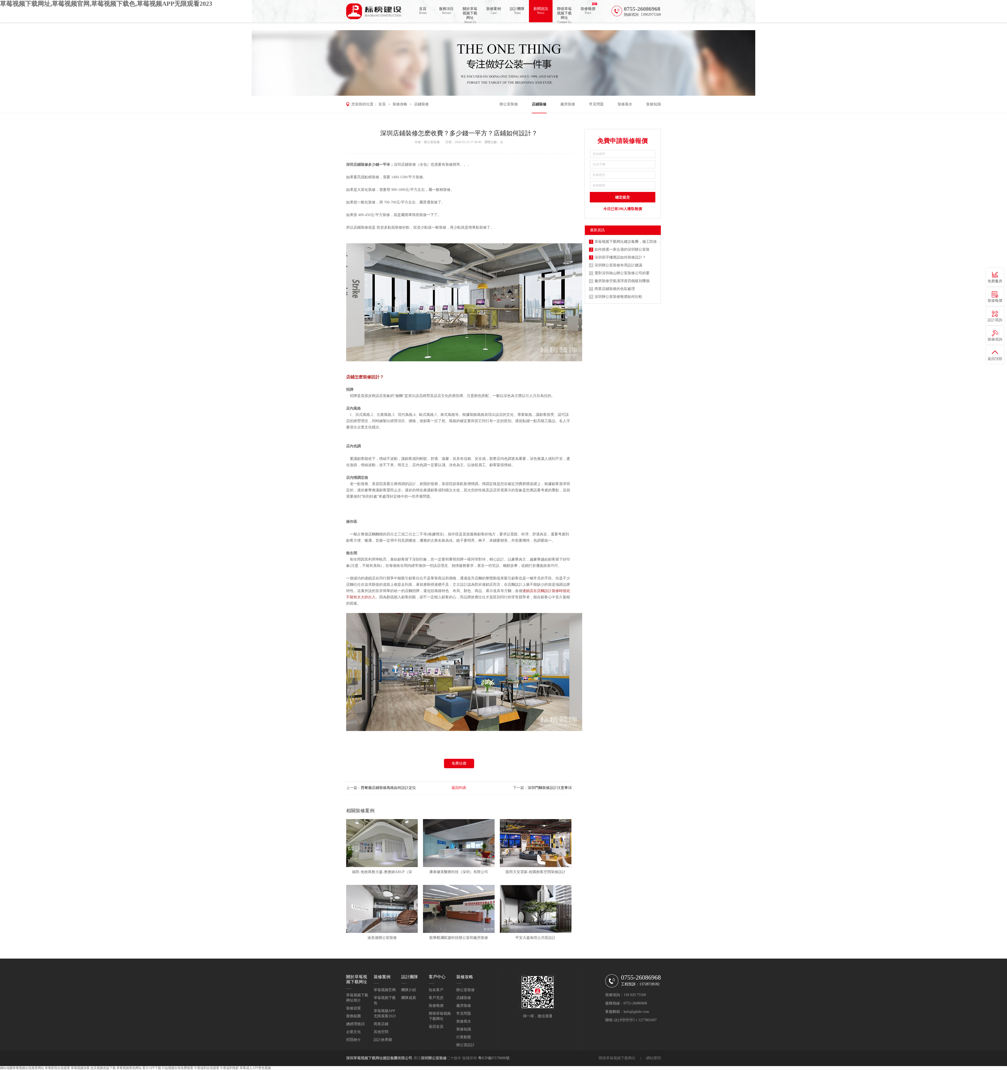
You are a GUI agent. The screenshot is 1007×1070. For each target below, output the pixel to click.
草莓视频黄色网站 (129, 1068)
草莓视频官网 (385, 990)
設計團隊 (517, 11)
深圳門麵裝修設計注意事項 (550, 788)
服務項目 (446, 11)
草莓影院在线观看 (57, 1068)
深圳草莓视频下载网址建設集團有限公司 (379, 1058)
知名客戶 (436, 990)
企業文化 (353, 1032)
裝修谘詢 (995, 339)
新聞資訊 (540, 11)
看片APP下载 (151, 1068)
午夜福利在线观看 (206, 1068)
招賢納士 (353, 1040)
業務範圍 (353, 1016)
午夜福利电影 (229, 1068)
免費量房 (995, 281)
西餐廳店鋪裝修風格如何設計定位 (388, 788)
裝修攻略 (400, 104)
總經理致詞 (355, 1024)
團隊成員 (408, 998)
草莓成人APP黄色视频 (255, 1068)
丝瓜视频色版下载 (103, 1068)
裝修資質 (353, 1008)
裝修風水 (625, 104)
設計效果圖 (383, 1040)
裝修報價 (588, 11)
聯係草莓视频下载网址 (564, 14)
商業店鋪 (381, 1024)
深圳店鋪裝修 (357, 164)
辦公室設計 (465, 1045)
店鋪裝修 (421, 104)
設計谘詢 (995, 320)
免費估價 (459, 763)
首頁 (423, 11)
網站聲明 (653, 1058)
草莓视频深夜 (80, 1068)
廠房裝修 (567, 104)
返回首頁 (436, 1027)
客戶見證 (436, 998)
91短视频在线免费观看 (177, 1068)
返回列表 (459, 788)
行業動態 (463, 1037)
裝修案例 (493, 11)
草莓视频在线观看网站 (28, 1068)
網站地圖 (6, 1068)
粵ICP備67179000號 (494, 1058)
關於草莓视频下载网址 (470, 14)
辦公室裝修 (509, 104)
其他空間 (381, 1032)
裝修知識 (653, 104)
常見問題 (596, 104)
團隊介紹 (408, 990)
